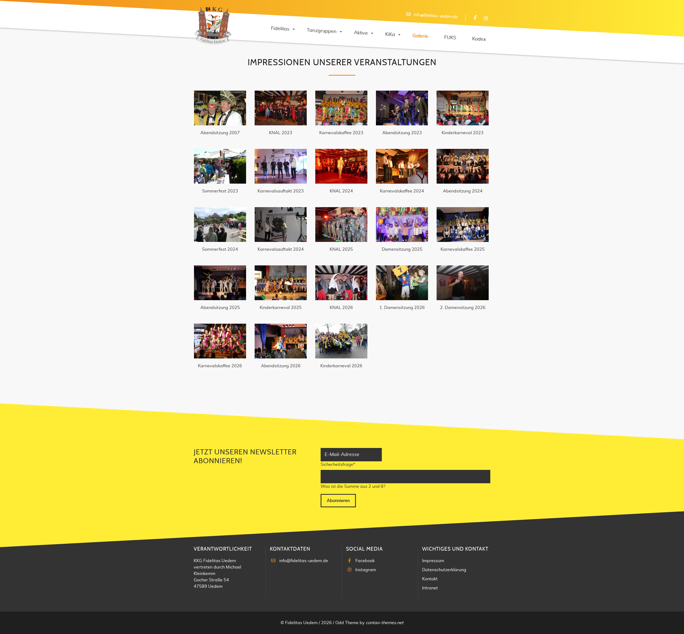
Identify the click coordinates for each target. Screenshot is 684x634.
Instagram (365, 570)
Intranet (430, 588)
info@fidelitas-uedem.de (303, 561)
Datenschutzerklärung (444, 570)
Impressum (433, 561)
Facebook (365, 561)
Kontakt (430, 579)
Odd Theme (347, 623)
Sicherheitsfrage (338, 464)
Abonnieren (338, 500)
